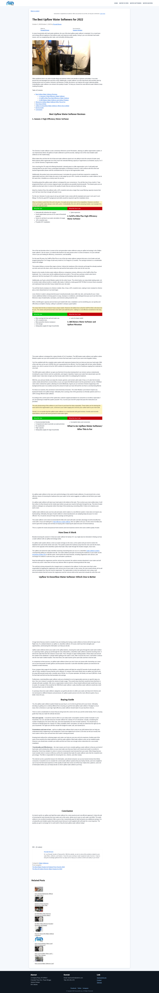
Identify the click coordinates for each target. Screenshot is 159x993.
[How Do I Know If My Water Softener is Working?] (39, 931)
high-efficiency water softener (61, 521)
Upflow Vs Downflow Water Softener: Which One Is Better (52, 106)
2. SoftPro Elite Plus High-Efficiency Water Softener (54, 98)
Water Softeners (135, 3)
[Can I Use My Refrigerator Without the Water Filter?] (39, 891)
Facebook (73, 988)
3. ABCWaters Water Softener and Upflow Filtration (54, 100)
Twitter (79, 988)
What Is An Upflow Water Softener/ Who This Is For (50, 102)
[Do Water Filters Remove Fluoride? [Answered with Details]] (39, 921)
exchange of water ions (39, 554)
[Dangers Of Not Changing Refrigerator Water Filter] (39, 901)
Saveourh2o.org (101, 978)
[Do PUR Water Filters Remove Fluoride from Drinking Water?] (39, 911)
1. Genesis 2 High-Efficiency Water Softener (52, 96)
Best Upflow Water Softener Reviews (46, 94)
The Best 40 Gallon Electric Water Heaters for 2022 (47, 869)
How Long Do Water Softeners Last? (44, 963)
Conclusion (39, 109)
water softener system (93, 550)
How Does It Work (41, 104)
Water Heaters (148, 3)
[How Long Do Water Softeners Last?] (39, 961)
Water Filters (123, 3)
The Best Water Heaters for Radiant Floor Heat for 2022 (48, 867)
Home (116, 3)
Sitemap (99, 982)
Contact (99, 980)
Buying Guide (40, 107)
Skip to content (35, 11)
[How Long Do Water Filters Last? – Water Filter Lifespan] (39, 951)
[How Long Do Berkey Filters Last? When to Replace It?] (39, 941)
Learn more (102, 13)
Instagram (85, 988)
